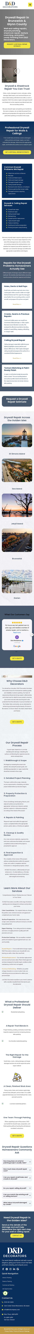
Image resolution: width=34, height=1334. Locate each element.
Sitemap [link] (27, 1331)
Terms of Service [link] (19, 1331)
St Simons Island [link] (17, 453)
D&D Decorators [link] (13, 1329)
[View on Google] (17, 637)
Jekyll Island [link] (17, 523)
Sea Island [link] (17, 488)
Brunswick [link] (17, 558)
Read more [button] (17, 632)
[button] (1, 634)
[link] (5, 1293)
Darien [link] (17, 598)
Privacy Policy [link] (9, 1331)
